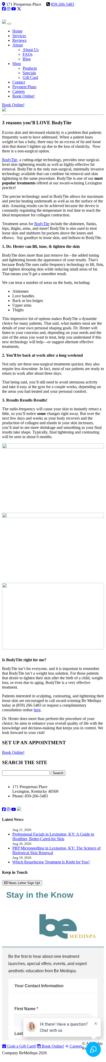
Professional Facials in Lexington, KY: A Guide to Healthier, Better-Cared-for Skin (53, 836)
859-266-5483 (62, 4)
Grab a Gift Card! (21, 1046)
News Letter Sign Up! (23, 883)
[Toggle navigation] (9, 23)
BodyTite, (10, 160)
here (37, 710)
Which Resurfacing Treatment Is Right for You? (51, 862)
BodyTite (41, 224)
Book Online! (13, 105)
